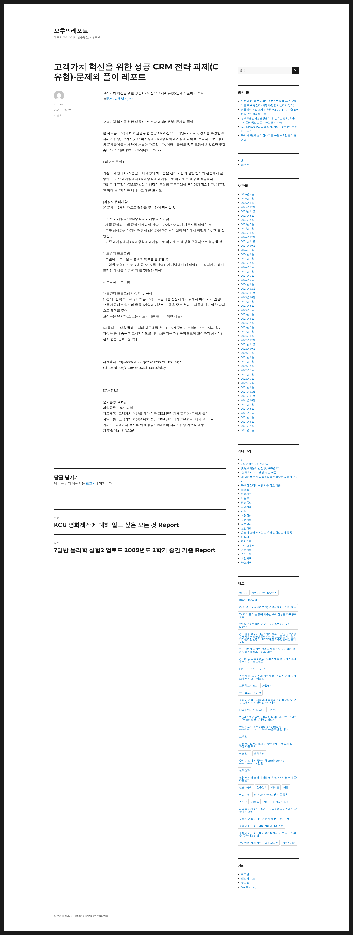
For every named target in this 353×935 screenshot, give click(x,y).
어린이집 (244, 794)
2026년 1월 (247, 203)
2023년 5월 (247, 318)
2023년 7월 (247, 310)
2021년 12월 (248, 391)
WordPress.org (249, 887)
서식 (243, 511)
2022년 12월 (248, 340)
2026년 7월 (247, 198)
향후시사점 (289, 842)
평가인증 (285, 818)
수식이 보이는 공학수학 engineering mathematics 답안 (261, 762)
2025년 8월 (247, 215)
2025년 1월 (247, 233)
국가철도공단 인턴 (250, 692)
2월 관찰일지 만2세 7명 (254, 464)
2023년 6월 (247, 314)
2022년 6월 (247, 366)
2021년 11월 (248, 396)
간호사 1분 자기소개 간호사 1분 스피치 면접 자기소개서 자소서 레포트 (267, 677)
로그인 (91, 483)
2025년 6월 (247, 220)
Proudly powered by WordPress (91, 915)
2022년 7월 (247, 361)
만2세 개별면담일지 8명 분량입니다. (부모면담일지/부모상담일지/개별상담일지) (268, 718)
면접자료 (246, 494)
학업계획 (246, 562)
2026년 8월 (247, 194)
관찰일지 (267, 685)
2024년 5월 (247, 267)
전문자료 (246, 549)
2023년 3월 (247, 327)
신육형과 (244, 770)
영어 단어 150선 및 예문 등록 (271, 794)
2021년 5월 (247, 421)
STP (262, 668)
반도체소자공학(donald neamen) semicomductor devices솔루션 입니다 (263, 728)
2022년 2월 (247, 383)
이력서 (245, 537)
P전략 (252, 668)
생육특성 (259, 753)
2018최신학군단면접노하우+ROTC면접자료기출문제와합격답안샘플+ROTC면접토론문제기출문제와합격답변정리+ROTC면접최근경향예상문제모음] (267, 637)
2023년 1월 (247, 336)
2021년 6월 (247, 417)
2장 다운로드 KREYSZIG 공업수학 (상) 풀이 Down (264, 625)
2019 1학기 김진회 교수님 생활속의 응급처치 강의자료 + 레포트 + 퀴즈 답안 (267, 650)
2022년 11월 (248, 344)
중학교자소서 (281, 801)
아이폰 (275, 787)
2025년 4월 (247, 228)
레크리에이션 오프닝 (251, 709)
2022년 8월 (247, 357)
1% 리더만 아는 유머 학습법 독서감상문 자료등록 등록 (268, 615)
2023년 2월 (247, 331)
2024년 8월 (247, 254)
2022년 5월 (247, 370)
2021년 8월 (247, 408)
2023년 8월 (247, 306)
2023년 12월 (248, 288)
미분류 (58, 115)
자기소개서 (247, 545)
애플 (286, 787)
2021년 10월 (248, 400)
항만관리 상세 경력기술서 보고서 (258, 842)
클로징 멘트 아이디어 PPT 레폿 (257, 818)
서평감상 (246, 515)
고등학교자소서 (248, 685)
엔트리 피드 (248, 878)
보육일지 (244, 736)
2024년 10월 (248, 245)
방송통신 (246, 502)
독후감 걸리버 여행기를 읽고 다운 (261, 485)
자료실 (255, 801)
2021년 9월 (247, 404)
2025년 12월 (248, 207)
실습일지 (246, 524)
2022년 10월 (248, 348)
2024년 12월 (248, 237)
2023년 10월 (248, 297)
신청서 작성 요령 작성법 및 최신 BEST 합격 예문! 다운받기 (268, 779)
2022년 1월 (247, 387)
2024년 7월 (247, 258)
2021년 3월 (247, 430)
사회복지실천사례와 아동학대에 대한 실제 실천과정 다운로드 (267, 745)
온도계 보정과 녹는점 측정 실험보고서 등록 (266, 532)
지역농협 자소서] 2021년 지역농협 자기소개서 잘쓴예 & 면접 (268, 810)
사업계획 (246, 507)
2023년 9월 (247, 301)
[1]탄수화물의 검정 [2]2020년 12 (260, 468)
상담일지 (244, 753)
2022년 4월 (247, 374)
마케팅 (272, 709)
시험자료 (246, 519)
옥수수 (243, 801)
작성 (266, 801)
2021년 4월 (247, 426)
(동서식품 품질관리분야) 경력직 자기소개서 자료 (267, 607)
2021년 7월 (247, 413)
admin (58, 104)
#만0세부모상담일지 (264, 592)
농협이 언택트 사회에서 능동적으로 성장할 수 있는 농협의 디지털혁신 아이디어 (267, 701)
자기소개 (246, 541)
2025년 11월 (248, 211)
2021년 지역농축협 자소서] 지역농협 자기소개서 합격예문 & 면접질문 (267, 660)
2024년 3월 (247, 275)
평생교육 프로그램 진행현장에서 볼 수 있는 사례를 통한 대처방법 (267, 834)
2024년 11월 (248, 241)
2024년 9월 (247, 250)
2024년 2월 (247, 280)
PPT (241, 668)
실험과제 (246, 528)
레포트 (245, 165)
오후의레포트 (71, 30)
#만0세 (243, 592)
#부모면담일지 (248, 600)
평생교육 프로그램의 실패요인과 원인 (261, 825)
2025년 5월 (247, 224)
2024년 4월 (247, 271)
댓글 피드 (246, 883)
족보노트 (246, 554)
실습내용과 (245, 787)
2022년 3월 (247, 378)
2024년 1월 (247, 284)
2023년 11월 (248, 293)
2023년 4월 (247, 323)
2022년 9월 (247, 353)
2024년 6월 (247, 263)
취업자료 (246, 558)
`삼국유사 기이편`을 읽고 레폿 (258, 472)
